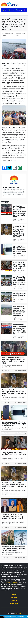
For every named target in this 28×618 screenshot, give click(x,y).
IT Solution (18, 612)
